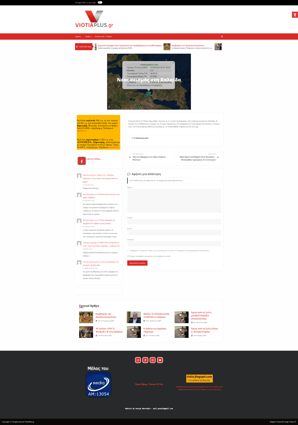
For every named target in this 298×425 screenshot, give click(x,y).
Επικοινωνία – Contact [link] (103, 36)
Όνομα (130, 218)
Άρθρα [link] (87, 36)
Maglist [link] (273, 422)
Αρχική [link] (78, 36)
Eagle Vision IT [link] (290, 422)
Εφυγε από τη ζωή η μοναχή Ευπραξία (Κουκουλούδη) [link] (201, 315)
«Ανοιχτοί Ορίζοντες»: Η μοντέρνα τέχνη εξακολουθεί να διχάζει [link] (100, 178)
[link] (295, 15)
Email (129, 228)
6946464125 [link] (81, 131)
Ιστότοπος (130, 240)
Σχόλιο (130, 187)
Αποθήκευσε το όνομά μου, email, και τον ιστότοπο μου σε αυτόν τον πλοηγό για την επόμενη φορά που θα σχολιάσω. (169, 251)
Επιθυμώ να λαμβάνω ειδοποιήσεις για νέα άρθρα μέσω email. (150, 256)
